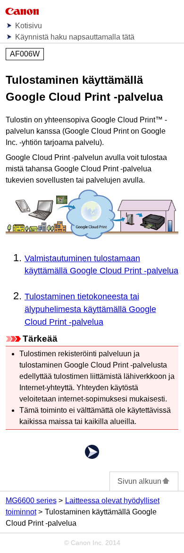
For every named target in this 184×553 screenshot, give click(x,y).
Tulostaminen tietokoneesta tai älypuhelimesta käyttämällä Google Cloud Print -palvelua (90, 309)
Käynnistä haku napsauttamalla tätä (74, 37)
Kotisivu (28, 26)
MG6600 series (31, 501)
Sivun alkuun (139, 481)
